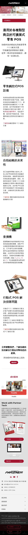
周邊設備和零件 (10, 112)
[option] (14, 388)
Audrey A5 (19, 258)
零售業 (14, 15)
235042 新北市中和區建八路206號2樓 (15, 481)
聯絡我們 (14, 362)
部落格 (4, 509)
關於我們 (4, 505)
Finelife (14, 396)
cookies (23, 520)
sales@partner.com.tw (11, 484)
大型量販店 (20, 15)
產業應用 (9, 15)
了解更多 (6, 123)
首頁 (4, 15)
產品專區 (4, 498)
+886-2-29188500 (9, 487)
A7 (6, 260)
